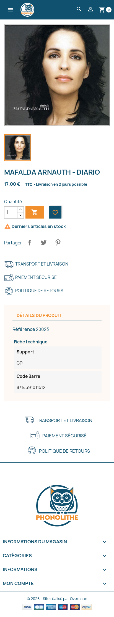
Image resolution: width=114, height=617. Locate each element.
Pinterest (57, 242)
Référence (23, 329)
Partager (29, 242)
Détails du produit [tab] (39, 315)
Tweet (43, 242)
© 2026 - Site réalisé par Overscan (57, 598)
